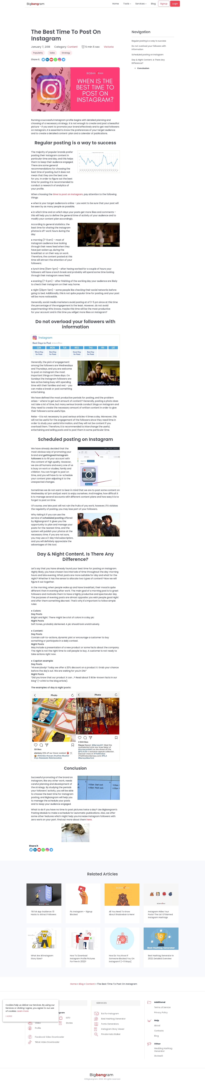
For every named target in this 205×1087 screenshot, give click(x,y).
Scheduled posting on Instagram (147, 54)
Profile (38, 1028)
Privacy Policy (161, 1012)
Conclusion (143, 68)
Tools (126, 3)
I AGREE (9, 1016)
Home (115, 3)
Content (72, 47)
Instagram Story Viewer (112, 1029)
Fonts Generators (110, 1023)
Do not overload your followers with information (149, 48)
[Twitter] (43, 59)
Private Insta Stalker (110, 1034)
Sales (52, 52)
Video (38, 1023)
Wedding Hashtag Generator (163, 1050)
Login (175, 3)
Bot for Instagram (110, 1013)
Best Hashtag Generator (113, 1018)
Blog (153, 3)
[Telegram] (63, 59)
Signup (163, 3)
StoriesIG (158, 1055)
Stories (69, 1023)
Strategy (66, 52)
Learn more (23, 1011)
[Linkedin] (47, 59)
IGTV (68, 1017)
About (157, 1025)
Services (140, 3)
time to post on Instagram (68, 194)
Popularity (38, 52)
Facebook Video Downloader (49, 1037)
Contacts (159, 1030)
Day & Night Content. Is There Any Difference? (148, 61)
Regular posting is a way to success (149, 40)
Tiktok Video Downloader (47, 1042)
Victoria (109, 47)
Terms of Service (162, 1007)
